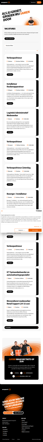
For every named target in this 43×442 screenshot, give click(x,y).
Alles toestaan (35, 230)
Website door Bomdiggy (36, 439)
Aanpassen (20, 230)
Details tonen (36, 226)
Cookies (18, 439)
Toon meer (8, 327)
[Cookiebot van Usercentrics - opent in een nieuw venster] (37, 211)
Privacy (13, 439)
